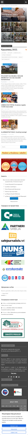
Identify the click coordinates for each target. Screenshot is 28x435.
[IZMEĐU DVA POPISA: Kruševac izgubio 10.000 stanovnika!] (9, 97)
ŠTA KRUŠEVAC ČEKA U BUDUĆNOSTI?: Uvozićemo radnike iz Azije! (13, 17)
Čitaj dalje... (14, 373)
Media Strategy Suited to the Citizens (9, 57)
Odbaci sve (14, 432)
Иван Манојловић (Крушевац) (12, 189)
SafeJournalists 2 (5, 59)
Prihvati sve (14, 426)
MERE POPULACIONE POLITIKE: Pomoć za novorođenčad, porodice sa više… (7, 30)
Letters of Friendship (6, 55)
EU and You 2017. (17, 52)
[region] (14, 423)
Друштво (5, 120)
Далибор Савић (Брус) (10, 186)
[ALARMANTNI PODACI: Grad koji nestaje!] (9, 125)
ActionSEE (4, 52)
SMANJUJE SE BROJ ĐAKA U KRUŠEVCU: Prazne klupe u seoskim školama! (20, 40)
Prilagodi (14, 429)
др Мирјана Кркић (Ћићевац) (12, 193)
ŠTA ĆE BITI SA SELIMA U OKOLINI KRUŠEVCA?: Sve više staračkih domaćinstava (12, 77)
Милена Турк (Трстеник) (11, 191)
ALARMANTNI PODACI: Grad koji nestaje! (14, 132)
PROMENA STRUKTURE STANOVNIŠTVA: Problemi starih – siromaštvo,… (19, 30)
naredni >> (3, 295)
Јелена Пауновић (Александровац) (13, 184)
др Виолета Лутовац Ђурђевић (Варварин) (15, 196)
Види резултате (14, 201)
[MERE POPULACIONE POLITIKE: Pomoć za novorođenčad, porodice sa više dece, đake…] (7, 27)
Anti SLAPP (10, 52)
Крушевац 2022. (7, 8)
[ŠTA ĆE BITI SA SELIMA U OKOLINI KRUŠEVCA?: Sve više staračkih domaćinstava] (9, 68)
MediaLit (20, 57)
